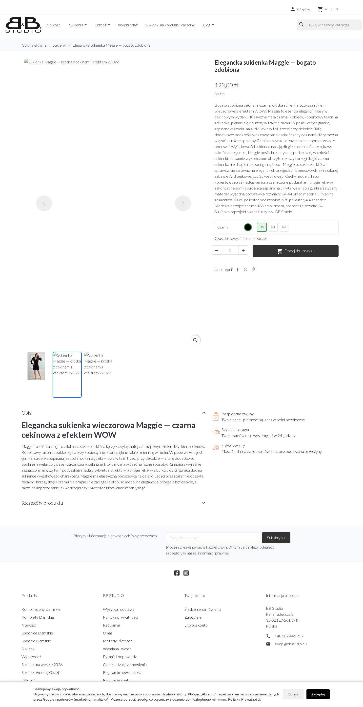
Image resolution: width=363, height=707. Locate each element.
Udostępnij (238, 269)
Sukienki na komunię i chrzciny (170, 24)
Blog (207, 24)
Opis (26, 413)
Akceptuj (318, 694)
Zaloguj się (193, 617)
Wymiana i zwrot (117, 648)
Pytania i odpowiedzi (120, 656)
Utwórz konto (196, 625)
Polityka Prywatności (244, 699)
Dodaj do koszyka (295, 251)
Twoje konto (194, 595)
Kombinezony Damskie (40, 609)
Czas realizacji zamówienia (125, 664)
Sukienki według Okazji (40, 672)
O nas (108, 633)
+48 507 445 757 (289, 635)
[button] (300, 9)
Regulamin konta (116, 680)
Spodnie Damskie (36, 640)
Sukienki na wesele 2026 (41, 664)
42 (284, 227)
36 (262, 227)
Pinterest (253, 269)
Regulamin (111, 625)
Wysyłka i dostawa (119, 609)
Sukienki (76, 24)
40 (273, 227)
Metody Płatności (118, 640)
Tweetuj (245, 269)
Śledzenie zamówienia (202, 609)
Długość (28, 680)
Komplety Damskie (37, 617)
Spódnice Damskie (37, 633)
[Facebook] (177, 572)
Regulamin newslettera (122, 672)
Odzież (101, 24)
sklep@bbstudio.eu (291, 643)
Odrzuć (293, 694)
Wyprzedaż (128, 24)
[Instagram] (186, 572)
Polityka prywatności (120, 617)
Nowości (53, 24)
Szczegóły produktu (42, 503)
